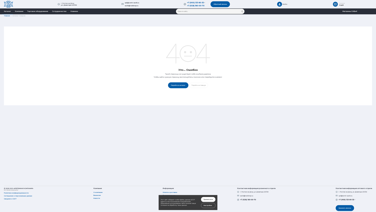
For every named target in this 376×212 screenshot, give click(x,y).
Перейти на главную (198, 85)
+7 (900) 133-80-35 (195, 3)
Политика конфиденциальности (16, 193)
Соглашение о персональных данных (18, 196)
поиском (197, 77)
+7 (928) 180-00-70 (195, 6)
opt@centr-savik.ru (132, 3)
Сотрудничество (59, 11)
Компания (19, 11)
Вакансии (97, 195)
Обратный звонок (220, 4)
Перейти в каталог (178, 85)
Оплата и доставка (170, 192)
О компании (98, 192)
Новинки (74, 11)
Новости (96, 198)
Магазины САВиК (349, 11)
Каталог (7, 11)
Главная (7, 16)
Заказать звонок (345, 208)
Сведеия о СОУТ (10, 199)
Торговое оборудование (37, 11)
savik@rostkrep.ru (131, 6)
